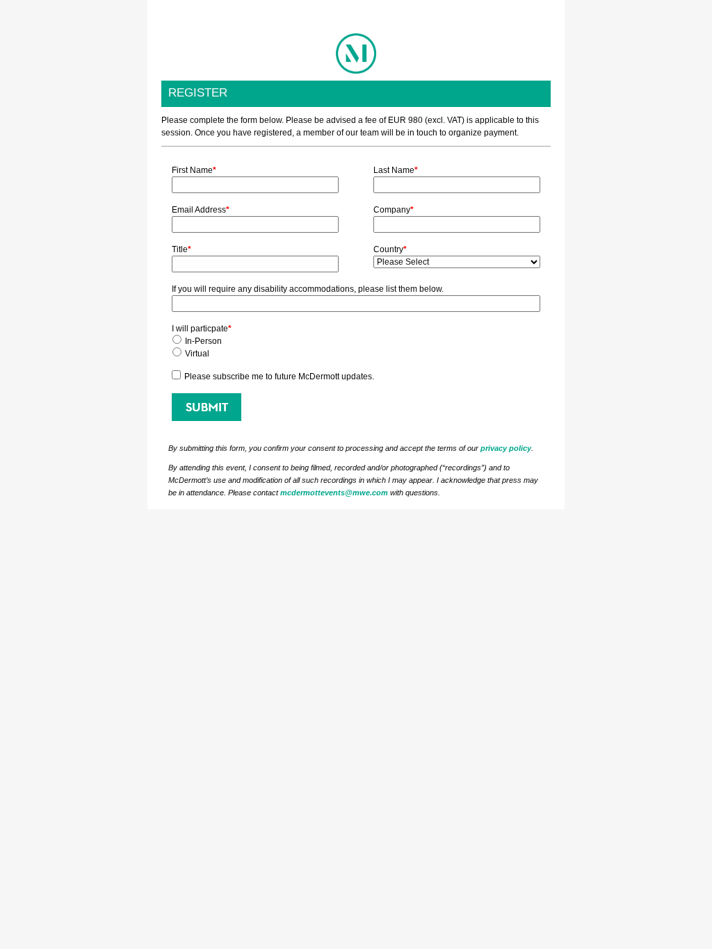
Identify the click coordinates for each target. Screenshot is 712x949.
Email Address (200, 210)
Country (390, 249)
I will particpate (202, 328)
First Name (194, 170)
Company (393, 210)
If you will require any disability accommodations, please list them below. (308, 289)
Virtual (197, 353)
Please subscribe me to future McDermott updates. (279, 376)
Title (181, 249)
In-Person (203, 341)
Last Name (395, 170)
